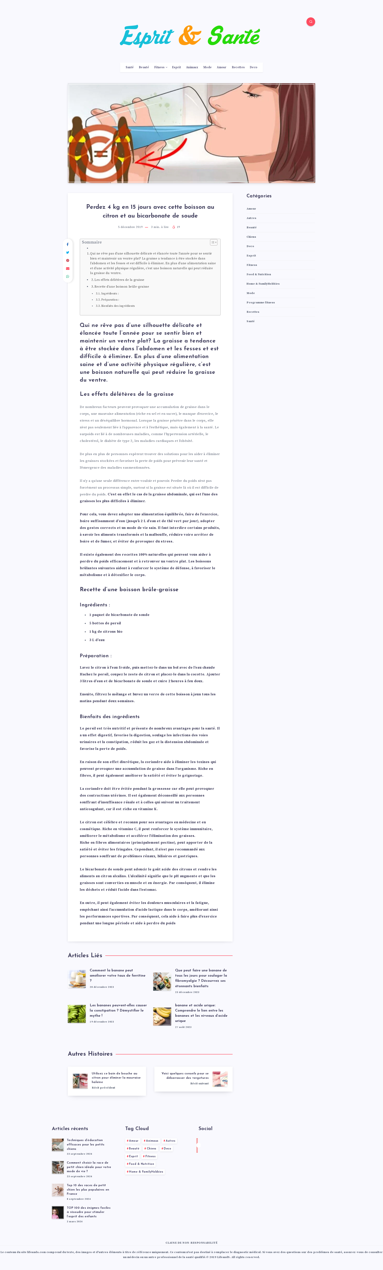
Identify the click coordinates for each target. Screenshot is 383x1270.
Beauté (144, 67)
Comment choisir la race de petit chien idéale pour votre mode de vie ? (89, 1167)
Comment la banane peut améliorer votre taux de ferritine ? (117, 976)
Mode (207, 67)
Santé (130, 67)
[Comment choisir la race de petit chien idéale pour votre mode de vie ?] (58, 1167)
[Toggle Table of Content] (211, 242)
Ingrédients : (110, 293)
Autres (251, 218)
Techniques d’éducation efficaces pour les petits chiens (85, 1145)
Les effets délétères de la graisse (119, 280)
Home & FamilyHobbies (263, 284)
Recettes (238, 67)
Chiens (251, 237)
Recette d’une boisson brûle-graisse (122, 287)
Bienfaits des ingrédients (118, 306)
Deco (253, 67)
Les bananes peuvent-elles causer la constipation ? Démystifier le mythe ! (118, 1011)
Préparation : (110, 300)
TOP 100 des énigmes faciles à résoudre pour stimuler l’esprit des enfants (89, 1212)
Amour (222, 67)
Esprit (176, 67)
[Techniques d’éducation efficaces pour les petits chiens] (58, 1144)
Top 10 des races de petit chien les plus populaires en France (88, 1190)
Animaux (192, 67)
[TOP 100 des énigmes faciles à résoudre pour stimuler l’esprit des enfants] (58, 1212)
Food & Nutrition (259, 274)
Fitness (159, 67)
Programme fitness (261, 302)
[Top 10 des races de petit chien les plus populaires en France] (58, 1190)
